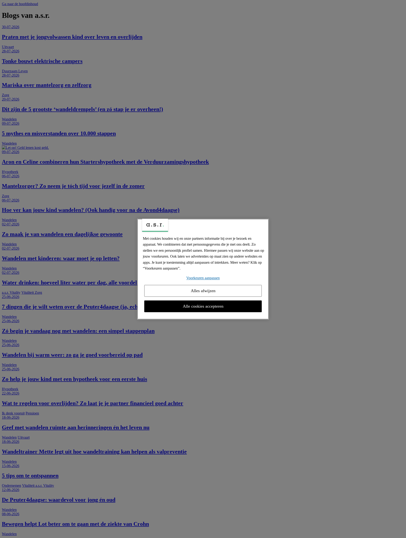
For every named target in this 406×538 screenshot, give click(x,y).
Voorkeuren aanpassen (203, 278)
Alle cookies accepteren (203, 306)
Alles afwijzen (203, 290)
